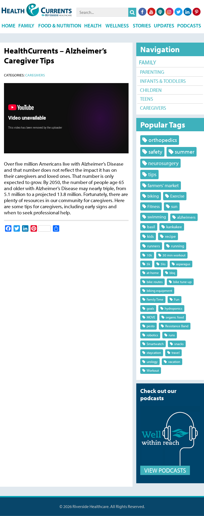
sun (174, 206)
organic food (175, 317)
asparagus (183, 264)
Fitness (153, 206)
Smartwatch (155, 344)
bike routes (155, 282)
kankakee (174, 226)
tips (152, 174)
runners (153, 245)
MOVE (151, 317)
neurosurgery (163, 163)
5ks (163, 264)
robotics (152, 335)
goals (150, 308)
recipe (170, 236)
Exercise (177, 196)
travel (176, 352)
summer (184, 151)
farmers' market (163, 185)
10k (149, 255)
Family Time (155, 299)
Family (147, 62)
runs (172, 335)
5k (148, 264)
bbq (172, 273)
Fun (176, 299)
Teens (146, 99)
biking (153, 196)
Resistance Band (176, 326)
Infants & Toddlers (163, 81)
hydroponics (173, 308)
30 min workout (174, 255)
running (177, 245)
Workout (153, 370)
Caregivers (153, 108)
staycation (154, 352)
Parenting (152, 72)
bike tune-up (182, 282)
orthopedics (162, 139)
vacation (174, 361)
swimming (156, 216)
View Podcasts (165, 470)
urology (152, 361)
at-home (153, 273)
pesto (151, 326)
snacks (179, 344)
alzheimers (186, 217)
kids (150, 236)
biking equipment (159, 290)
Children (151, 90)
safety (155, 151)
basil (151, 226)
